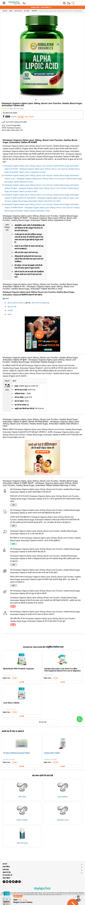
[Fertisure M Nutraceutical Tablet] (21, 743)
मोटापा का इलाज (18, 303)
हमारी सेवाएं (6, 869)
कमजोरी (10, 311)
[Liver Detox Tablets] (21, 693)
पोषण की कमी (12, 307)
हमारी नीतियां (6, 866)
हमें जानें (5, 864)
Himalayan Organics (14, 128)
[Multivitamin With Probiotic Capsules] (21, 658)
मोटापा (10, 303)
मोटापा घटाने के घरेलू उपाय (40, 303)
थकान (10, 314)
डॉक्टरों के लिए (7, 872)
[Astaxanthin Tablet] (62, 743)
